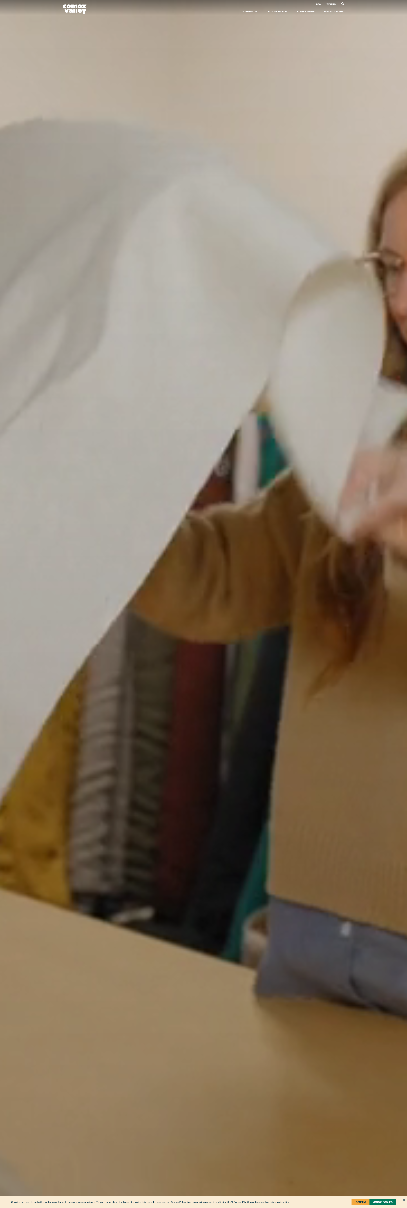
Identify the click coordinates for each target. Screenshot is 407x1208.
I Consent (360, 1202)
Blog (318, 4)
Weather (331, 4)
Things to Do (249, 11)
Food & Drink (306, 11)
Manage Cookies (383, 1202)
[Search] (343, 4)
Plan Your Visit (334, 11)
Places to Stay (278, 11)
